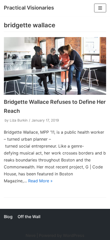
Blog (8, 216)
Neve (31, 235)
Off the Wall (29, 216)
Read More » (40, 180)
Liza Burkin (19, 120)
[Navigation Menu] (100, 8)
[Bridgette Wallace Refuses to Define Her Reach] (55, 66)
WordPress (73, 235)
